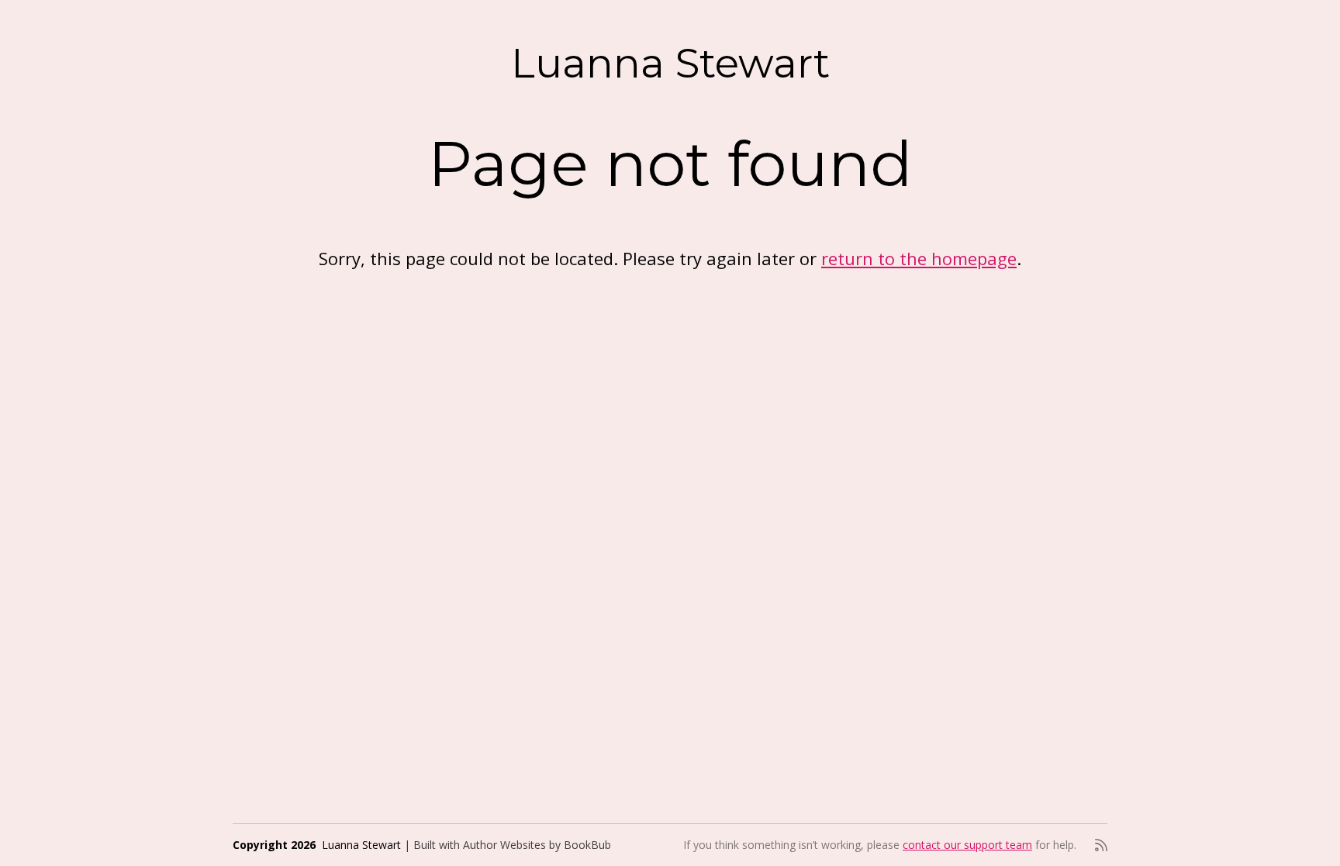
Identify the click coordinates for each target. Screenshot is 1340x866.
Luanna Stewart (670, 63)
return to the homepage (919, 258)
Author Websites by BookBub (537, 844)
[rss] (1101, 845)
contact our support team (967, 844)
